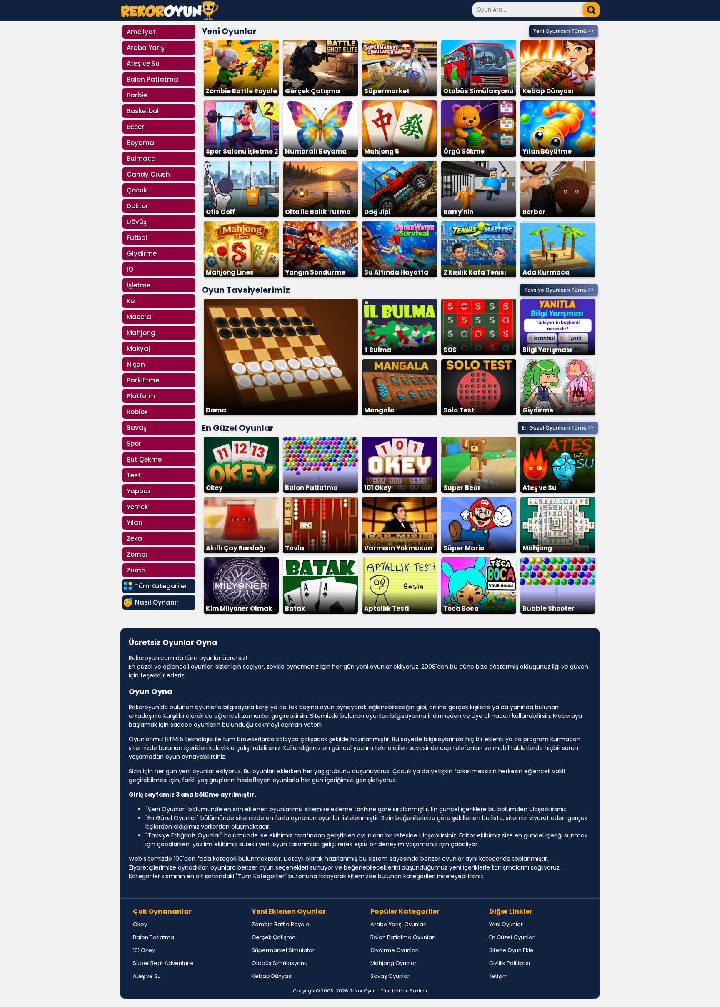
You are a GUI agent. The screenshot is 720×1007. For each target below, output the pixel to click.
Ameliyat (141, 31)
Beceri (136, 126)
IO (130, 269)
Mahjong (141, 332)
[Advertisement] (635, 154)
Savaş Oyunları (390, 976)
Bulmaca (141, 158)
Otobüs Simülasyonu (280, 963)
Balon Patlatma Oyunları (402, 937)
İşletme (138, 285)
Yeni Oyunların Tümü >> (563, 31)
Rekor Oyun (363, 990)
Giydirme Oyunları (394, 950)
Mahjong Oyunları (394, 963)
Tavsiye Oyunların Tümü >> (559, 289)
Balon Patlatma (152, 79)
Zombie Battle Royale (281, 924)
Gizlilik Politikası (509, 963)
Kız (131, 301)
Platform (141, 396)
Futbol (137, 237)
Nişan (136, 364)
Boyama (140, 142)
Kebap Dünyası (272, 976)
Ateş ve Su (143, 63)
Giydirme (142, 253)
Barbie (137, 95)
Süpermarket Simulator (283, 950)
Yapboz (139, 491)
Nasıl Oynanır (157, 602)
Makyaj (138, 348)
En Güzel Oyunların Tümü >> (558, 427)
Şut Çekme (144, 459)
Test (134, 475)
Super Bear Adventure (163, 963)
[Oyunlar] (169, 17)
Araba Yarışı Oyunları (398, 924)
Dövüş (137, 221)
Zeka (134, 538)
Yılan (134, 522)
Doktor (137, 206)
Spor (134, 443)
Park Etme (143, 380)
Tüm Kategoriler (161, 586)
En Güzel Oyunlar (512, 937)
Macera (139, 316)
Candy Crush (148, 174)
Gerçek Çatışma (274, 937)
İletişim (498, 976)
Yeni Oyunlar (506, 924)
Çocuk (137, 190)
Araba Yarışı (146, 47)
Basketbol (143, 111)
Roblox (137, 411)
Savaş (137, 427)
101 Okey (144, 950)
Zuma (136, 570)
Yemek (137, 506)
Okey (140, 924)
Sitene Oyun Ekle (511, 950)
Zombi (137, 554)
